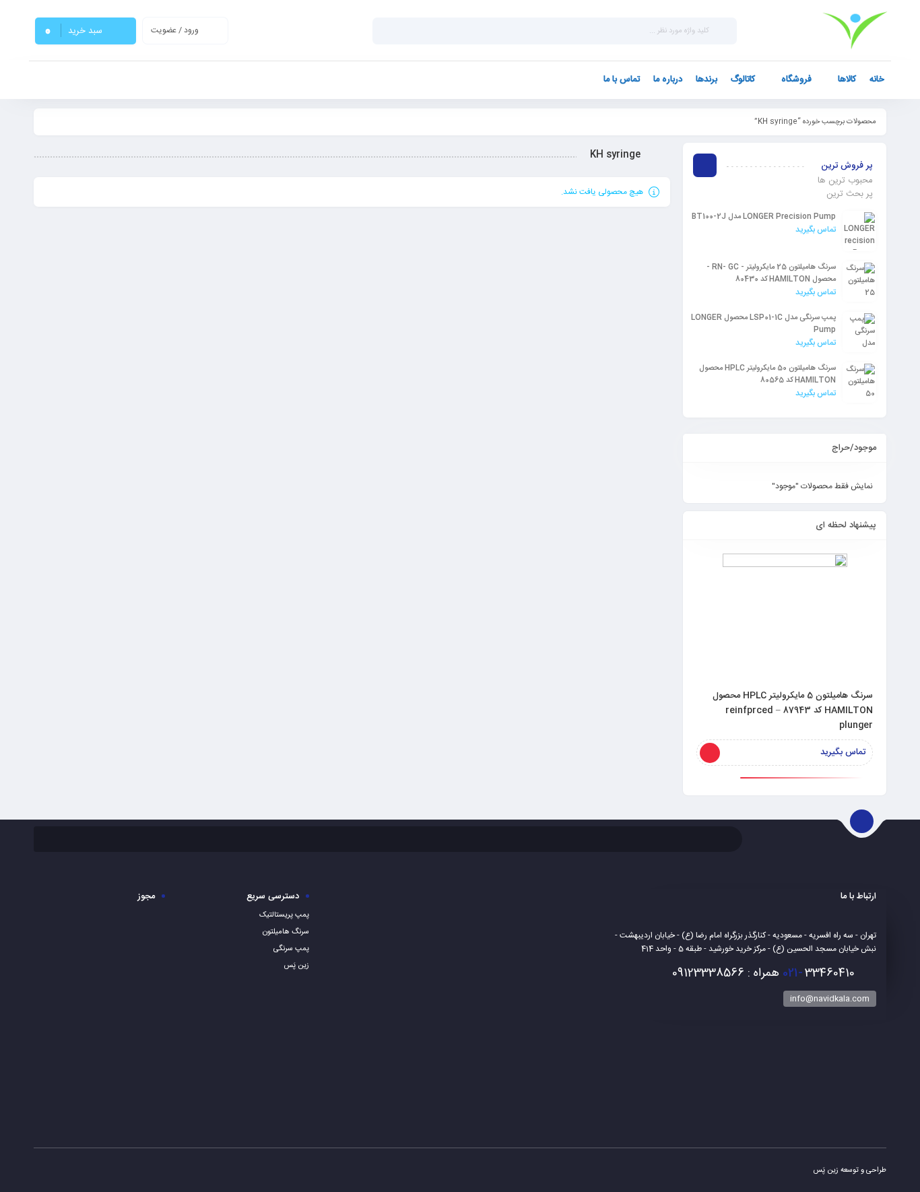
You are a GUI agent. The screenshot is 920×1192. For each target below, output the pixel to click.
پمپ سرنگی (291, 949)
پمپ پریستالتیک (284, 915)
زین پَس (296, 966)
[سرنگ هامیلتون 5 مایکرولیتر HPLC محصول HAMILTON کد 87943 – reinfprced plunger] (784, 616)
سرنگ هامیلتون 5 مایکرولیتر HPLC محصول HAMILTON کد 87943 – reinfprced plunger (793, 710)
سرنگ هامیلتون (286, 932)
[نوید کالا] (855, 30)
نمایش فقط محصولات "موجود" (822, 486)
